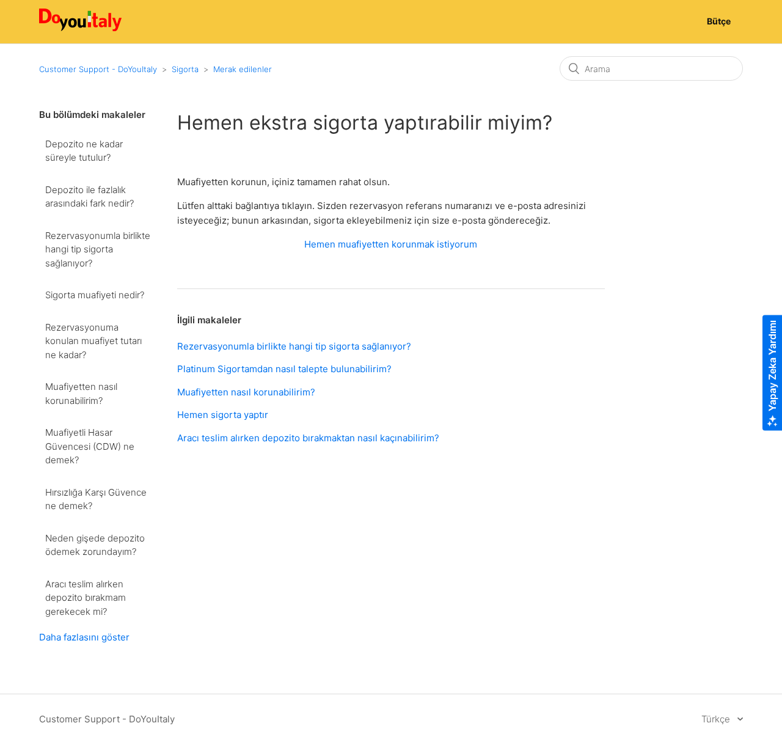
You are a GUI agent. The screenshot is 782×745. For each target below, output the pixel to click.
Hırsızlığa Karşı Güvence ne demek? (96, 499)
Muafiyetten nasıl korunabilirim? (81, 393)
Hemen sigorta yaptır (222, 414)
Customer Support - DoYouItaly (98, 69)
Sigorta (185, 69)
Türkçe (717, 719)
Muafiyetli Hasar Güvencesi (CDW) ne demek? (89, 446)
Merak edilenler (242, 69)
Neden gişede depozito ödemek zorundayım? (95, 545)
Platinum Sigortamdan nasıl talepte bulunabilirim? (284, 369)
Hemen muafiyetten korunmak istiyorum (390, 244)
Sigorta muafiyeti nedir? (94, 295)
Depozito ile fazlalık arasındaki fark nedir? (89, 197)
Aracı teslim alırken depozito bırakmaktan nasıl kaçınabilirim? (308, 438)
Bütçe (719, 21)
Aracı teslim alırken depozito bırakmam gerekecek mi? (85, 597)
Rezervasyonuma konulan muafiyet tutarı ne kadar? (93, 341)
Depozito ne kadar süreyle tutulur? (84, 151)
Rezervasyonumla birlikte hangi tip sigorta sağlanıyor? (97, 249)
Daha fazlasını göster (84, 637)
